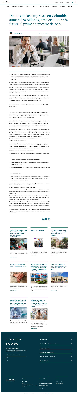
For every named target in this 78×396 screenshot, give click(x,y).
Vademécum (54, 6)
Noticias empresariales (17, 6)
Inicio (7, 6)
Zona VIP (28, 6)
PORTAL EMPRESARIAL (44, 6)
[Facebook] (6, 344)
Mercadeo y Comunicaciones (47, 352)
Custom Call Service (45, 348)
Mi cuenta (61, 2)
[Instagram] (15, 344)
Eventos (70, 6)
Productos (62, 6)
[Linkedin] (17, 344)
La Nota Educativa (44, 361)
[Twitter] (9, 344)
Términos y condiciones (60, 381)
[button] (72, 2)
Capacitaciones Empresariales (47, 356)
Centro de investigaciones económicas (49, 343)
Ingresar (56, 2)
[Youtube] (12, 344)
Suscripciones (43, 339)
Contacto (67, 2)
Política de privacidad (59, 383)
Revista (35, 6)
